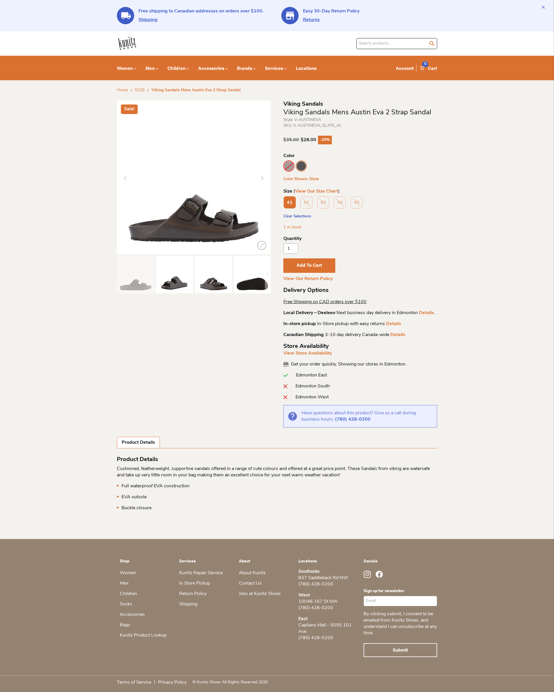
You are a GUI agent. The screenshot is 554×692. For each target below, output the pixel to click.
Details (426, 313)
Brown (288, 166)
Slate (301, 166)
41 (290, 202)
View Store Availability (307, 353)
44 (340, 202)
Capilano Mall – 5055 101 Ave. (325, 628)
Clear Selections (297, 216)
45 (357, 202)
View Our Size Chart (316, 191)
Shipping (148, 20)
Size (287, 191)
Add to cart (309, 265)
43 (323, 202)
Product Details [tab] (138, 442)
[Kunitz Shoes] (127, 43)
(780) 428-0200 (352, 419)
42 (306, 202)
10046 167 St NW (318, 601)
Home (122, 90)
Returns (311, 20)
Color (289, 156)
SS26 (140, 90)
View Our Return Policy (308, 279)
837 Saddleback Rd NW (323, 578)
